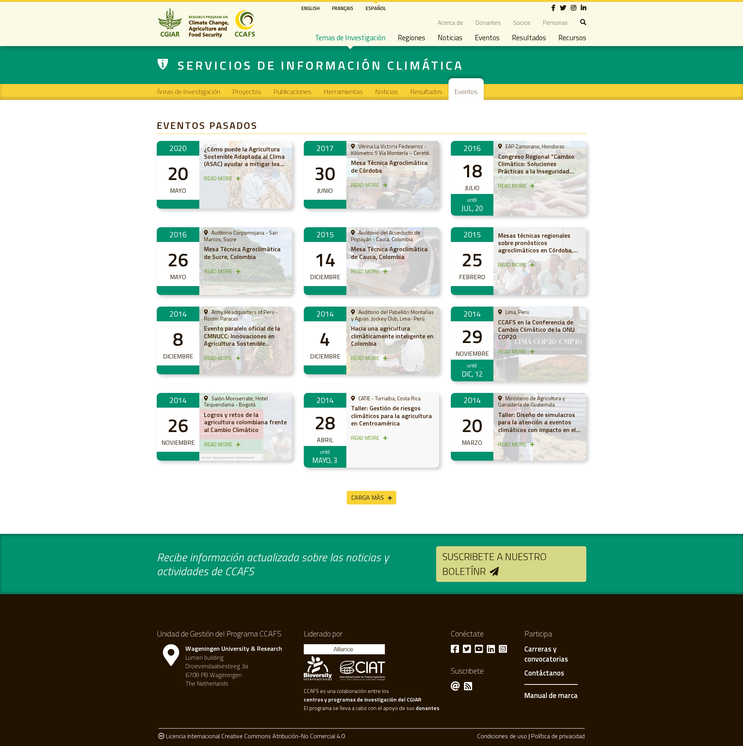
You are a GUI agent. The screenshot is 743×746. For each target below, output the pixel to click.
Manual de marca (551, 695)
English (310, 8)
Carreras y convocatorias (546, 654)
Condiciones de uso (502, 736)
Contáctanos (544, 673)
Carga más (367, 497)
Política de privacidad (558, 736)
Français (342, 8)
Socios (522, 22)
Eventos (487, 37)
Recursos (572, 37)
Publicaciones (293, 91)
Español (376, 8)
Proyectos (247, 91)
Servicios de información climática (321, 65)
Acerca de (450, 22)
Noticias (450, 37)
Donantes (488, 22)
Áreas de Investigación (188, 91)
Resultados (529, 37)
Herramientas (343, 91)
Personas (555, 22)
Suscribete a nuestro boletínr (494, 564)
